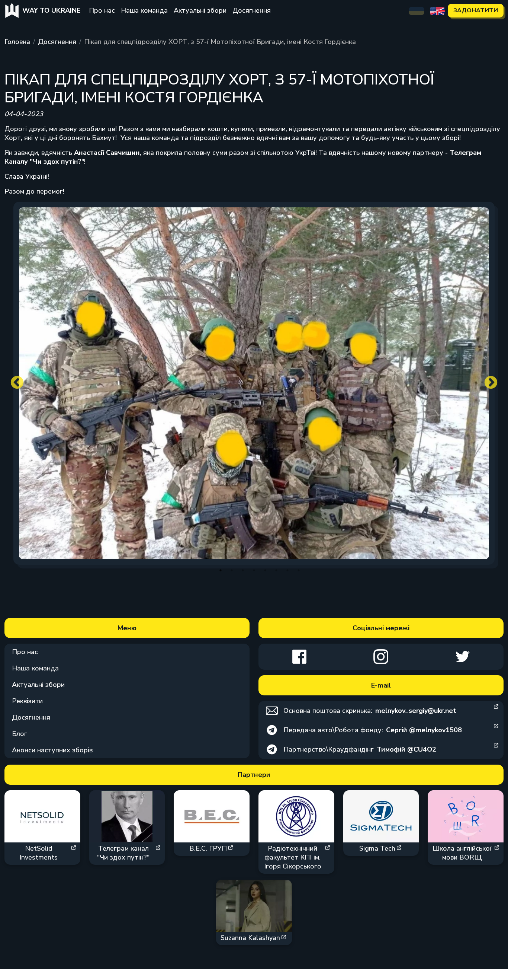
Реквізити (27, 701)
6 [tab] (276, 570)
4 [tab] (254, 570)
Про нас (102, 10)
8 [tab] (298, 570)
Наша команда (144, 10)
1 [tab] (220, 570)
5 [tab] (265, 570)
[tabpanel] (254, 383)
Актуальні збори (200, 10)
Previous (17, 383)
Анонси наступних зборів (52, 750)
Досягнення (251, 10)
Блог (19, 733)
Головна (17, 41)
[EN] (437, 10)
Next (491, 383)
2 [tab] (231, 570)
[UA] (416, 10)
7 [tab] (287, 570)
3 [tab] (243, 570)
